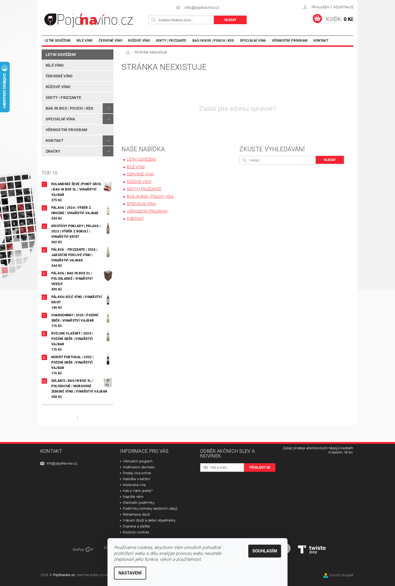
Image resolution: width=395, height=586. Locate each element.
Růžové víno (139, 40)
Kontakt (321, 40)
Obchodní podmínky (138, 503)
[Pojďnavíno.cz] (94, 20)
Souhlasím (264, 550)
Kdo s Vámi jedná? (137, 491)
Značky (53, 151)
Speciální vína (253, 40)
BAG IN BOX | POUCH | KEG (213, 40)
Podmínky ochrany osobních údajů (150, 508)
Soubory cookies (136, 532)
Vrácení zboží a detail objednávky (149, 520)
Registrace (343, 7)
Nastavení (130, 573)
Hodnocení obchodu (139, 467)
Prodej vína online (137, 473)
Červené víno (110, 40)
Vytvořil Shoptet (341, 575)
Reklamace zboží (136, 514)
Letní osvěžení (57, 40)
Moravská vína (134, 485)
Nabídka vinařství (136, 479)
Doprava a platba (136, 526)
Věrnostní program (289, 40)
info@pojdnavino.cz (61, 463)
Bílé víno (85, 40)
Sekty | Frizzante (171, 40)
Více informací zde (221, 559)
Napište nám (133, 497)
